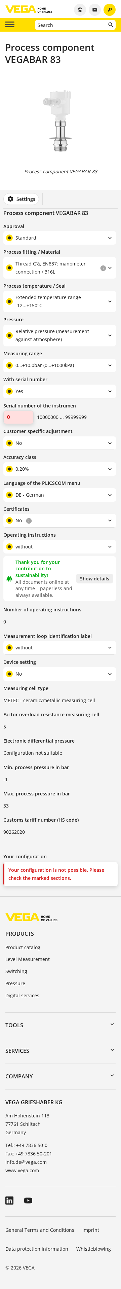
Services (17, 1050)
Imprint (90, 1230)
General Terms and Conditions (39, 1230)
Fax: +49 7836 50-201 (28, 1153)
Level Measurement (27, 959)
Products (19, 933)
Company (19, 1076)
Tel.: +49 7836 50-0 (26, 1145)
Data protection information (36, 1249)
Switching (16, 971)
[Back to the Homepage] (31, 917)
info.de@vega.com (26, 1162)
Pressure (15, 983)
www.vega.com (22, 1170)
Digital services (22, 995)
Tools (14, 1025)
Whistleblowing (93, 1249)
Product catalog (22, 947)
